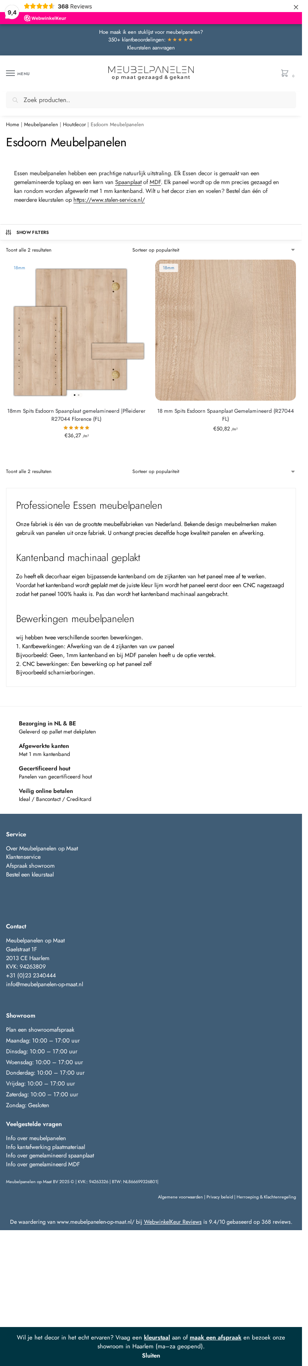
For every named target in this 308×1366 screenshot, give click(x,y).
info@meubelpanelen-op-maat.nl (44, 984)
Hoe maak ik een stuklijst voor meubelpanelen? (151, 32)
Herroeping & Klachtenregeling (266, 1197)
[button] (286, 74)
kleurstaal (157, 1337)
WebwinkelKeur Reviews (173, 1222)
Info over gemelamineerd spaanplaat (50, 1155)
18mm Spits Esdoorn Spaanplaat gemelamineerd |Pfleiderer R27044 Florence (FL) (76, 415)
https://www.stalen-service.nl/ (109, 199)
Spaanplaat (128, 182)
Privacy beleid (220, 1197)
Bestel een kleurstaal (30, 874)
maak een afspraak (215, 1337)
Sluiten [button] (151, 1355)
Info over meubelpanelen (36, 1138)
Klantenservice (23, 856)
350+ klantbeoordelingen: (151, 39)
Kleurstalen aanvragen (151, 47)
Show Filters (32, 232)
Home (12, 124)
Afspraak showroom (30, 865)
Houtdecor (74, 124)
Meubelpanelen (41, 124)
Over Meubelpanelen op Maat (42, 848)
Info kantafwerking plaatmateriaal (45, 1147)
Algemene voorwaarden (180, 1197)
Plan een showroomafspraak (40, 1029)
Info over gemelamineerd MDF (43, 1164)
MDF (155, 182)
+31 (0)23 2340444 (31, 975)
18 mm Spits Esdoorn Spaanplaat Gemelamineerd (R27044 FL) (225, 415)
